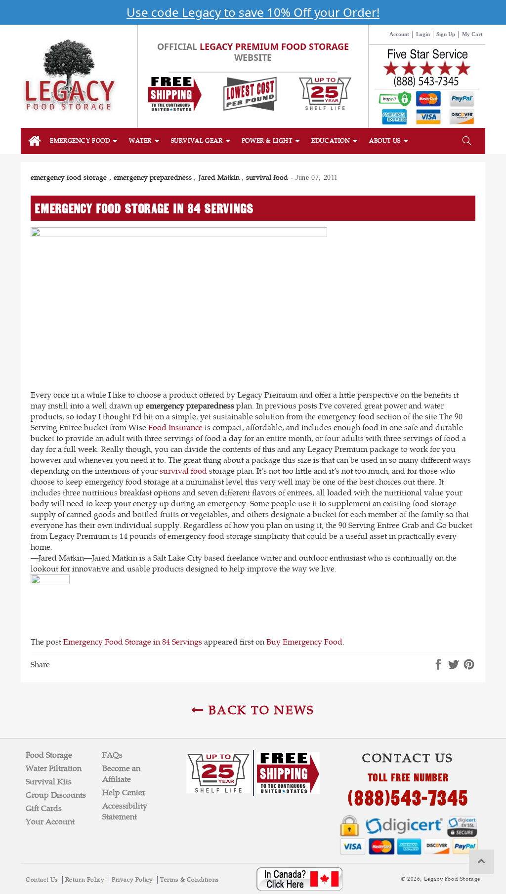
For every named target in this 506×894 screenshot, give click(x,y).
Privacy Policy (133, 880)
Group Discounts (56, 795)
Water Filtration (54, 768)
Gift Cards (44, 808)
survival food (267, 177)
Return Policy (85, 880)
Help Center (123, 792)
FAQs (112, 755)
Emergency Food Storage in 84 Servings (132, 642)
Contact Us (43, 880)
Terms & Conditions (189, 880)
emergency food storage (69, 177)
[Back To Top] (481, 862)
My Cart (472, 34)
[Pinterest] (469, 665)
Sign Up (445, 34)
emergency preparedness (153, 177)
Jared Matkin (219, 177)
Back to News (260, 710)
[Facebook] (438, 665)
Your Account (50, 821)
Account (399, 34)
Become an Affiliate (121, 773)
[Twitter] (453, 665)
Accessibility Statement (124, 811)
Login (423, 34)
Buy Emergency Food (304, 642)
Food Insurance (175, 427)
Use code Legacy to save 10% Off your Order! (253, 12)
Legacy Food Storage (452, 878)
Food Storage (49, 755)
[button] (84, 141)
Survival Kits (49, 781)
